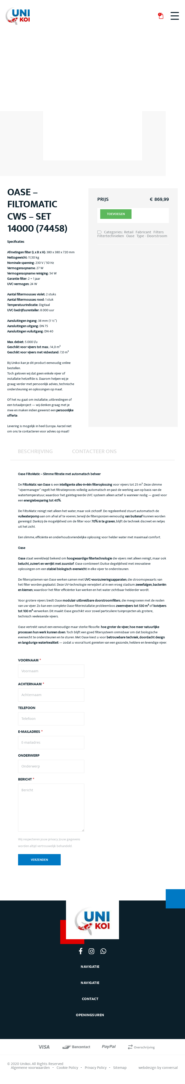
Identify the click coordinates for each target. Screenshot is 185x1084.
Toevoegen (116, 214)
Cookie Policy (67, 1068)
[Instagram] (91, 951)
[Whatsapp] (103, 951)
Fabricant (143, 232)
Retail (128, 232)
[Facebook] (81, 951)
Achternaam (31, 684)
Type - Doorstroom (152, 236)
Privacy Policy (95, 1068)
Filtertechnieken (110, 236)
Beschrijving (35, 451)
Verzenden (39, 860)
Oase (130, 236)
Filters (158, 232)
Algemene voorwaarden (30, 1068)
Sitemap (120, 1068)
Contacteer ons (94, 451)
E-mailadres (30, 732)
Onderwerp (29, 756)
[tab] (35, 451)
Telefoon (26, 708)
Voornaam (29, 660)
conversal (170, 1068)
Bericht (26, 779)
